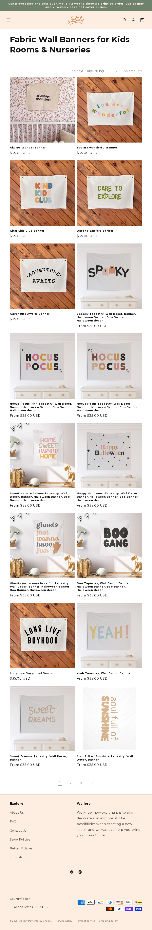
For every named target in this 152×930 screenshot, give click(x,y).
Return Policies (21, 848)
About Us (17, 812)
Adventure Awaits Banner (30, 313)
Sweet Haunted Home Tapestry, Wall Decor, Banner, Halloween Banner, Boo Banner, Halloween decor (40, 497)
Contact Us (18, 830)
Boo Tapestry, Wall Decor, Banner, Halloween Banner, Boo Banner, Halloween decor (104, 586)
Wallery (23, 921)
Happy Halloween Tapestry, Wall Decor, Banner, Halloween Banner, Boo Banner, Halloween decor (108, 497)
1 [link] (60, 783)
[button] (8, 20)
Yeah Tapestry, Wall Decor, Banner (104, 673)
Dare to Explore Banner (95, 230)
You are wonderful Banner (97, 147)
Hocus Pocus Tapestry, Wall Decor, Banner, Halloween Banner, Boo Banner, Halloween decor (108, 407)
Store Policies (20, 839)
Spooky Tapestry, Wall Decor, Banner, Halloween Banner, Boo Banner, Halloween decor (106, 317)
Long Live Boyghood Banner (32, 673)
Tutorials (16, 857)
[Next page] (92, 783)
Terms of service (85, 921)
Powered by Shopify (40, 921)
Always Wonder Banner (28, 147)
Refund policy (64, 921)
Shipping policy (108, 921)
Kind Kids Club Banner (27, 230)
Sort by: (77, 71)
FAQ (13, 821)
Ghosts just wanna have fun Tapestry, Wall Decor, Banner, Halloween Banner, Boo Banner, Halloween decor (40, 586)
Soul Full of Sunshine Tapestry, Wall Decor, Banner (105, 758)
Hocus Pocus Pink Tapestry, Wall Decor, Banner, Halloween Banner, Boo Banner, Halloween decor (41, 407)
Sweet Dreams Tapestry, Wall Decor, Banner (38, 758)
